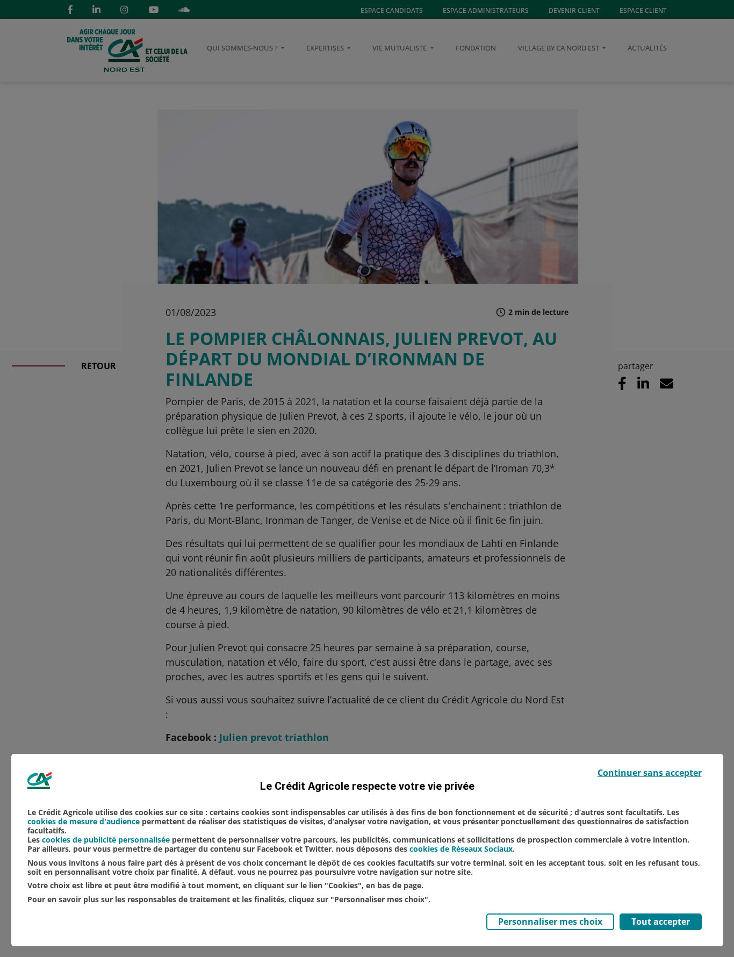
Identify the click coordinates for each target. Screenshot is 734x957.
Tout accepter (660, 921)
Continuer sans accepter (650, 773)
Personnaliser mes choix (550, 921)
